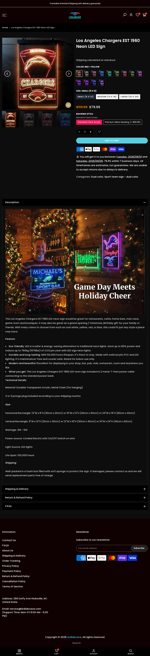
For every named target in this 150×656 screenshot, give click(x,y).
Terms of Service (12, 586)
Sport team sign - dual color (121, 176)
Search (76, 643)
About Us (7, 550)
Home (5, 27)
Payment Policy (11, 571)
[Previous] (7, 74)
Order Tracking (11, 561)
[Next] (69, 74)
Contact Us (9, 540)
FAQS (5, 545)
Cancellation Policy (13, 581)
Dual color (97, 176)
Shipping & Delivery (14, 555)
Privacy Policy (10, 566)
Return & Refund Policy (16, 576)
